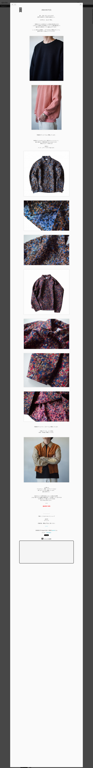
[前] (15, 4)
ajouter (53, 530)
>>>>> (46, 526)
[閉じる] (80, 4)
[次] (12, 4)
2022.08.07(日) (46, 10)
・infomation (48, 532)
